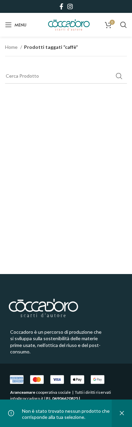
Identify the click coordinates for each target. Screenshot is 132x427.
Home (12, 47)
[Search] (123, 25)
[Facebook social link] (61, 6)
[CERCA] (119, 76)
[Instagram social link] (70, 6)
